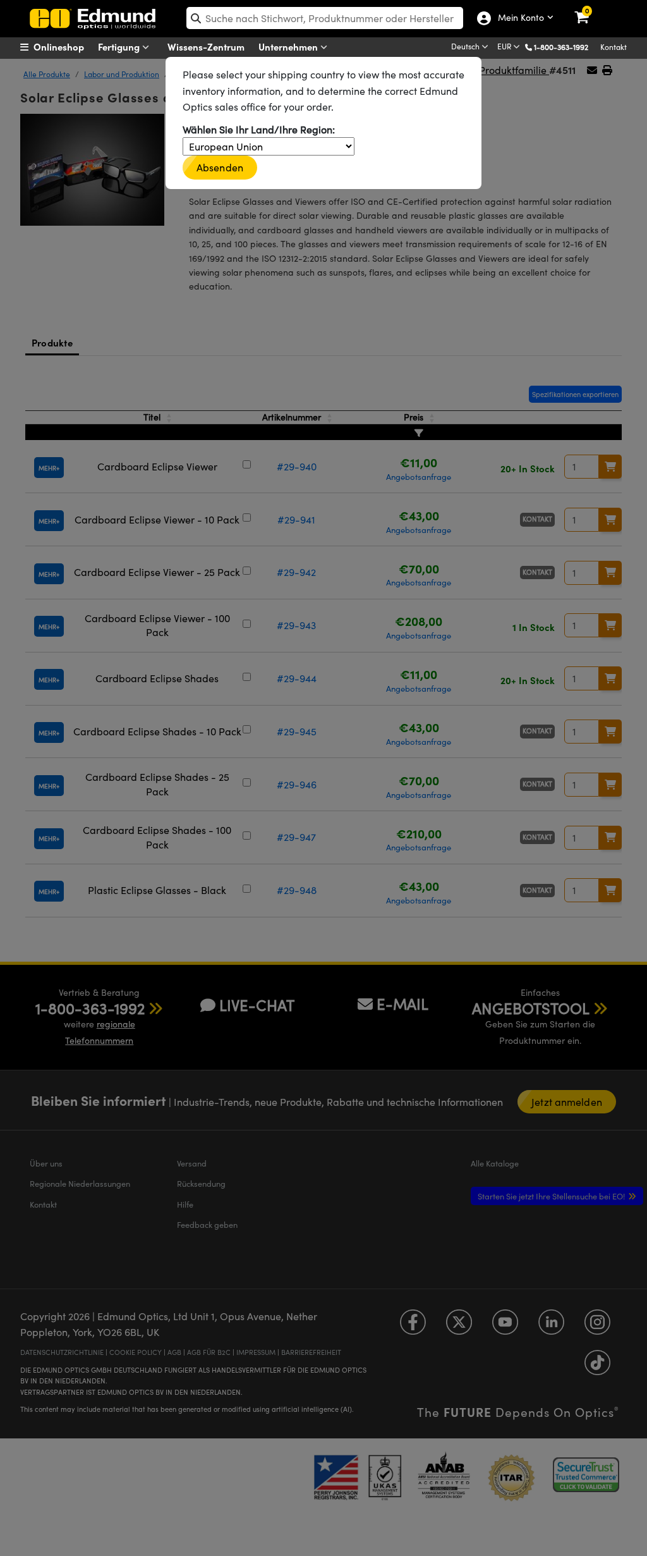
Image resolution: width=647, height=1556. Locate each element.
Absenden (220, 167)
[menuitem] (68, 46)
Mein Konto (518, 18)
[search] (324, 18)
